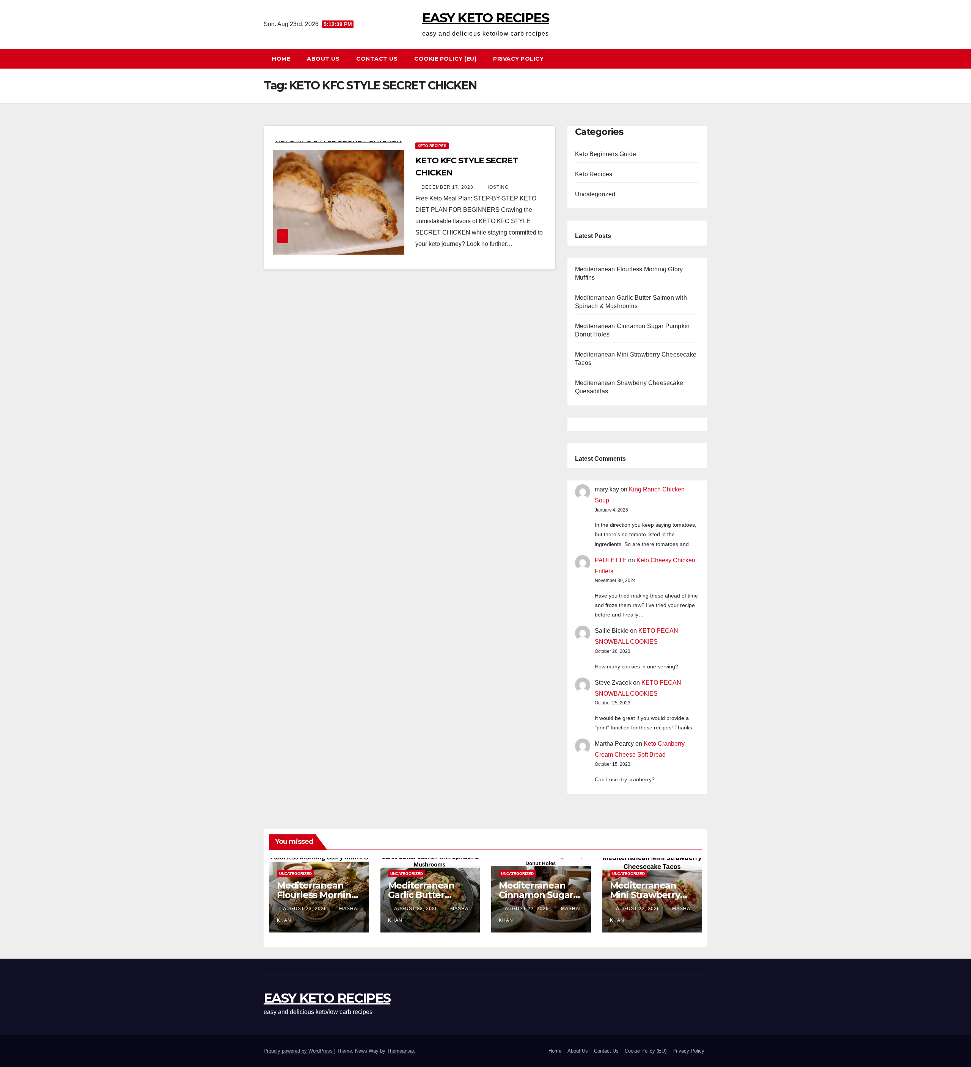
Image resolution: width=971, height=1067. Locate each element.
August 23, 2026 (305, 908)
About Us (323, 58)
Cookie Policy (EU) (445, 58)
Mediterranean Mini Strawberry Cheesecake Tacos (651, 895)
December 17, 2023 (448, 187)
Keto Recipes (432, 146)
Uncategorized (595, 194)
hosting (497, 187)
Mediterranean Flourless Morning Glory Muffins (317, 895)
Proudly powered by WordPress (299, 1051)
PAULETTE (611, 560)
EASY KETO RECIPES (485, 18)
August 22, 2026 (527, 908)
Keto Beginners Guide (605, 154)
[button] (705, 58)
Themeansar (400, 1051)
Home (281, 58)
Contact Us (377, 58)
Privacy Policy (518, 58)
